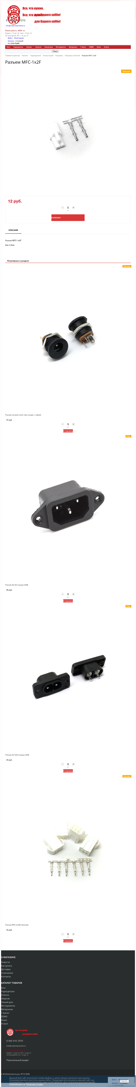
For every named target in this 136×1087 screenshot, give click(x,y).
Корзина (11, 41)
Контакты (6, 976)
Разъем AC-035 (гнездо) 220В (17, 755)
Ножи (99, 47)
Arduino (29, 47)
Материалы (73, 47)
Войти (10, 38)
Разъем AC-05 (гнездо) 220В (16, 585)
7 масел (83, 47)
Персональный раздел (17, 1060)
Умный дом (48, 47)
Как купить (6, 965)
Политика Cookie (34, 1084)
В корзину (68, 430)
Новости (5, 962)
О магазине (7, 972)
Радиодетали (18, 47)
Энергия (38, 47)
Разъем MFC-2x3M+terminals (17, 925)
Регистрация (19, 38)
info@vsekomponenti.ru (15, 25)
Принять (124, 1081)
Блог (8, 47)
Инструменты (61, 47)
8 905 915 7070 (15, 20)
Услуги (106, 47)
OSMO (91, 47)
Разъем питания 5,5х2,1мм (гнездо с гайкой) (23, 415)
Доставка (5, 969)
